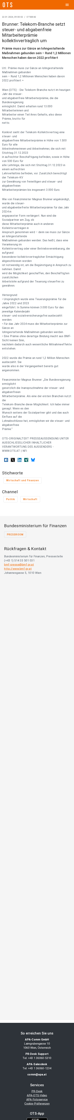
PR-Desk (37, 1091)
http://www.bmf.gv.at (18, 568)
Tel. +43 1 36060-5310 (37, 1058)
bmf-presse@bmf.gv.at (19, 564)
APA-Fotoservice (37, 1099)
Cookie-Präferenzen (37, 1103)
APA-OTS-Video (37, 1095)
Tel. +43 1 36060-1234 (37, 1068)
